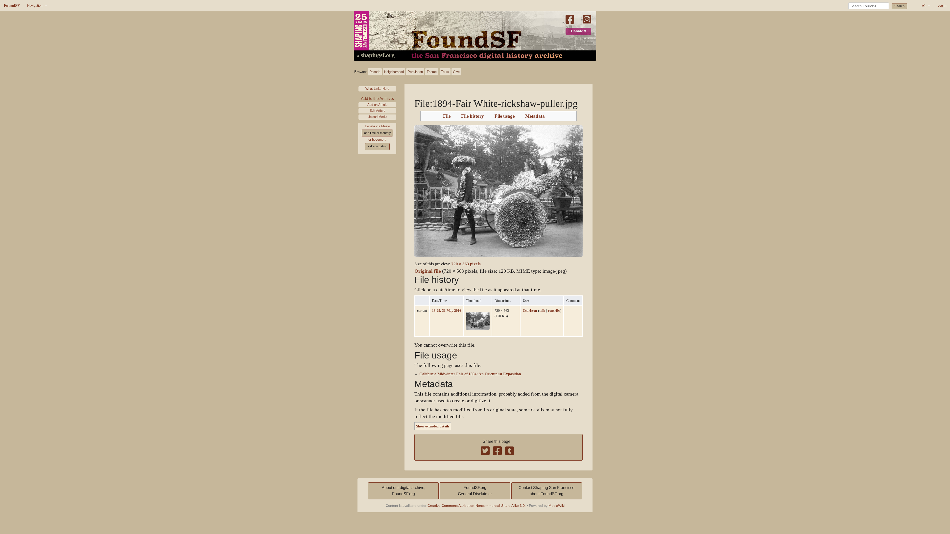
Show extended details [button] (432, 426)
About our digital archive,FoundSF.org (403, 491)
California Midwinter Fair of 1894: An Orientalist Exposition (470, 374)
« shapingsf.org (375, 55)
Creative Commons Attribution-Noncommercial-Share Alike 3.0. (477, 506)
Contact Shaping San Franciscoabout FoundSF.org (546, 491)
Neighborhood (394, 72)
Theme (432, 72)
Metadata (535, 116)
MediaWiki (556, 506)
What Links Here (377, 88)
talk (542, 310)
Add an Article (377, 105)
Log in (942, 5)
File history (472, 116)
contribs (554, 310)
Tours (445, 72)
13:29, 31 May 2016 (446, 310)
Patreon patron (377, 146)
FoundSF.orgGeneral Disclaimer (475, 491)
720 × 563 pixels (466, 264)
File (447, 116)
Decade (374, 72)
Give (456, 72)
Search (899, 6)
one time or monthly (377, 133)
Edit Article (377, 110)
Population (415, 72)
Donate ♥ (578, 31)
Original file (427, 271)
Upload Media (377, 117)
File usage (505, 116)
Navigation (34, 5)
